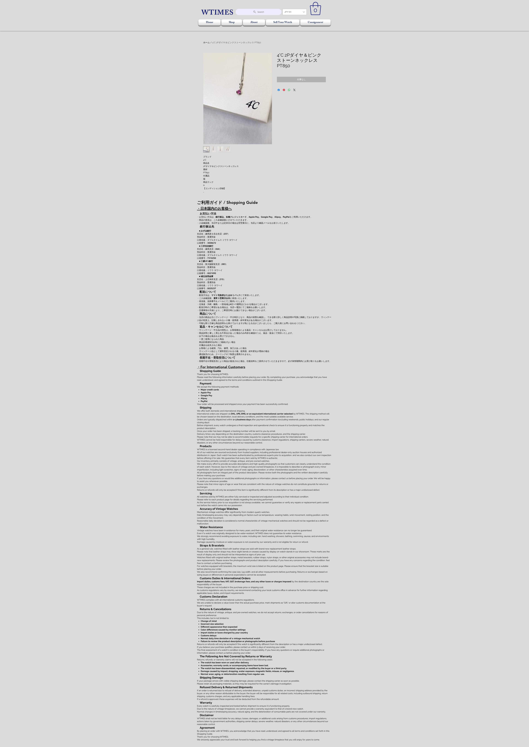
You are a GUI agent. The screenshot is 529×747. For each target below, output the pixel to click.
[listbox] (295, 12)
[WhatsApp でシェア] (289, 90)
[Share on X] (294, 90)
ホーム (206, 42)
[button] (295, 12)
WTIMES (217, 13)
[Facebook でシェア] (278, 90)
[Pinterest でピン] (284, 90)
